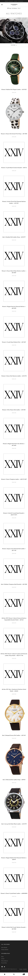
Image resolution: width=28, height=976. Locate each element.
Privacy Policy (4, 962)
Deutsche (11, 1)
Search (14, 974)
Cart (21, 974)
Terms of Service (4, 960)
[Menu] (2, 4)
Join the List (20, 1)
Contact (2, 958)
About (2, 956)
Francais (7, 1)
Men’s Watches (4, 947)
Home (10, 8)
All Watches (14, 8)
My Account (4, 974)
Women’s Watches (4, 949)
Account (16, 1)
